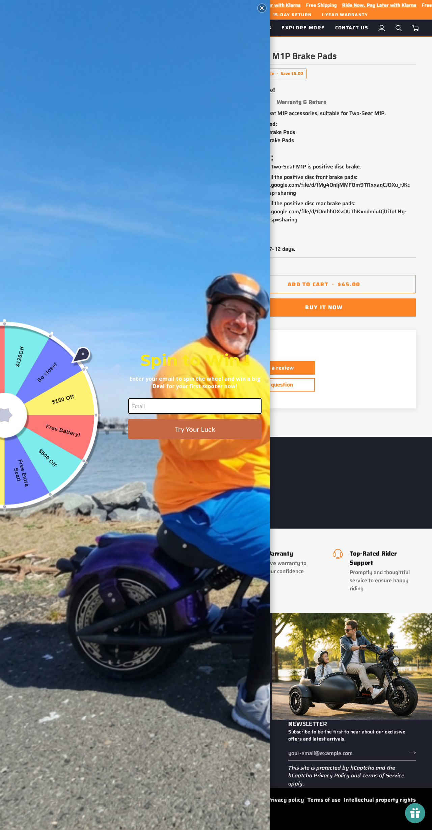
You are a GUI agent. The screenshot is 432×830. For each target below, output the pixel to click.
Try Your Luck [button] (194, 429)
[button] (262, 8)
